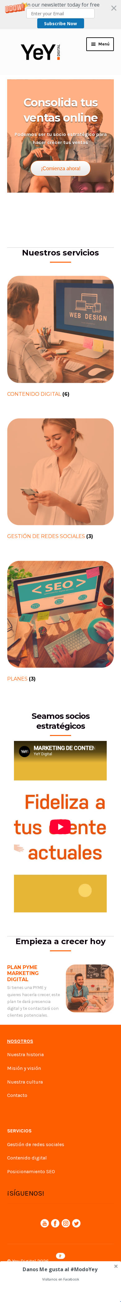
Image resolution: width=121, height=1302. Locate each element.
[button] (60, 14)
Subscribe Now (60, 23)
